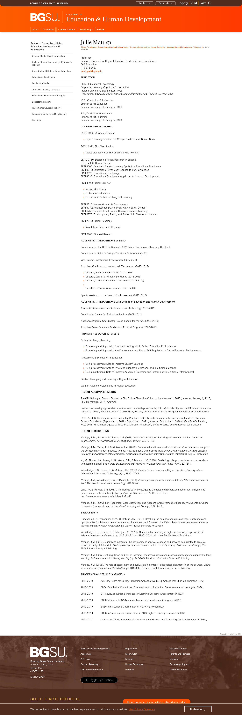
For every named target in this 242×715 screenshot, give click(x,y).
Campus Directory (89, 664)
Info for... (143, 3)
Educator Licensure (41, 101)
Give (203, 3)
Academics (48, 29)
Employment (131, 648)
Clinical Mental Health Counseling (48, 56)
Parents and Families (180, 653)
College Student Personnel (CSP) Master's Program (52, 63)
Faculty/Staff (131, 653)
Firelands (129, 659)
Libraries (129, 669)
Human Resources (134, 664)
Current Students (66, 29)
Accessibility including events (95, 648)
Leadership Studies (41, 83)
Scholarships (86, 29)
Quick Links (164, 3)
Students (174, 659)
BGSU (83, 47)
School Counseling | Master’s (46, 89)
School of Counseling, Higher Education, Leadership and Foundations (161, 47)
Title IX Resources (178, 669)
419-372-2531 (37, 671)
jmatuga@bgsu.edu (91, 71)
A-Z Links (85, 659)
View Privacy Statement (142, 709)
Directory (198, 47)
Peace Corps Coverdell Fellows (46, 108)
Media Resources (178, 648)
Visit (193, 3)
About (35, 29)
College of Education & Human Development (108, 47)
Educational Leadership (43, 77)
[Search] (209, 3)
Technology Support (179, 664)
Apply (184, 3)
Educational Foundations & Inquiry (49, 95)
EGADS (100, 29)
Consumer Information (92, 669)
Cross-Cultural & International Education (51, 71)
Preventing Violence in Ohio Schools (49, 114)
